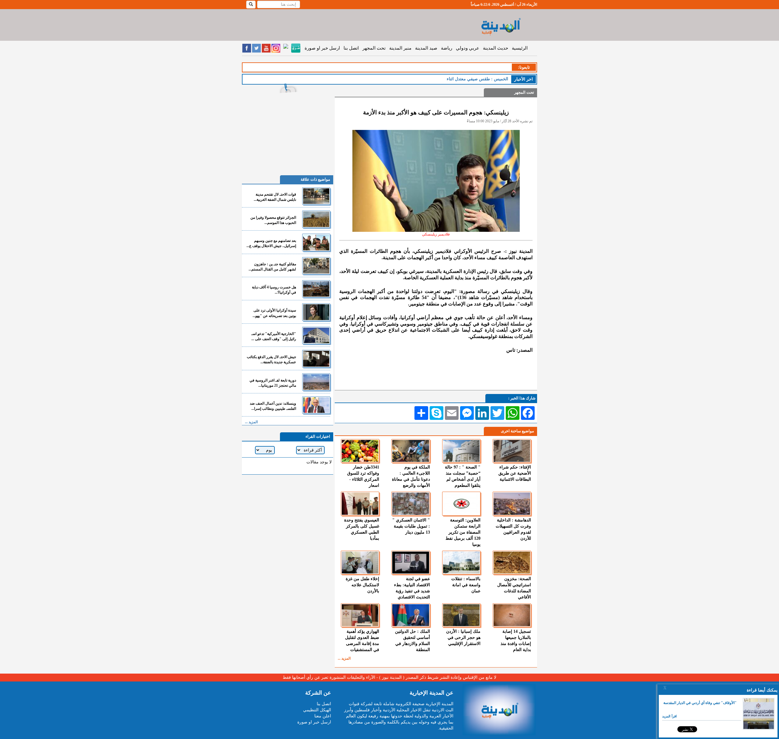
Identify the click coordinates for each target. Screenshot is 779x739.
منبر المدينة (400, 48)
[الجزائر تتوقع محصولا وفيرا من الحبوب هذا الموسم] (316, 219)
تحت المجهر (374, 48)
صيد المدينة (426, 48)
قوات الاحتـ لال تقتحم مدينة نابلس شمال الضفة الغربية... (275, 197)
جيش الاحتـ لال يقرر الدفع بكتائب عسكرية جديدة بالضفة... (271, 359)
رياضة (446, 48)
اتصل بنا (351, 48)
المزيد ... (344, 658)
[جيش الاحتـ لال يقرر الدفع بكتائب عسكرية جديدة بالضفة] (316, 358)
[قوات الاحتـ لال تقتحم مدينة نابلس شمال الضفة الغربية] (316, 196)
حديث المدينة (495, 48)
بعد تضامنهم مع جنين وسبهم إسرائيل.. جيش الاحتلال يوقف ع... (271, 243)
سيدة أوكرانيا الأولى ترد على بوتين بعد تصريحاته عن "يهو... (274, 313)
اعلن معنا (322, 716)
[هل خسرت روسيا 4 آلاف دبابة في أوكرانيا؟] (316, 289)
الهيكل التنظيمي (317, 710)
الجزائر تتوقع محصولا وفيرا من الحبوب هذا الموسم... (273, 220)
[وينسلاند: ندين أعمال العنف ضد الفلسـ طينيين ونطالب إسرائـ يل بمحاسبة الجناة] (316, 405)
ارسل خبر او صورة (322, 48)
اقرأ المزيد (669, 716)
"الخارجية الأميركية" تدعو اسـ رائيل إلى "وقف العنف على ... (273, 336)
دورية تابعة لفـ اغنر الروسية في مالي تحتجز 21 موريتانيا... (273, 383)
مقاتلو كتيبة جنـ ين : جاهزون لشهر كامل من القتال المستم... (272, 266)
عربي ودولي (467, 48)
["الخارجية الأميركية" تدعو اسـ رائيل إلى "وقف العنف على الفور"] (316, 335)
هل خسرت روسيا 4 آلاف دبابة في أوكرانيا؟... (274, 290)
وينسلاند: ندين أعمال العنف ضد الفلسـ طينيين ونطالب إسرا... (273, 406)
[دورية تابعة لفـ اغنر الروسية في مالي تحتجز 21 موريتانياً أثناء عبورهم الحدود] (316, 382)
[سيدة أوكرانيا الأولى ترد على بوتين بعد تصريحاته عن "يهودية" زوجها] (316, 312)
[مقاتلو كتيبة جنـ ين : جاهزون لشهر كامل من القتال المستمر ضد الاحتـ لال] (316, 265)
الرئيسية (520, 48)
